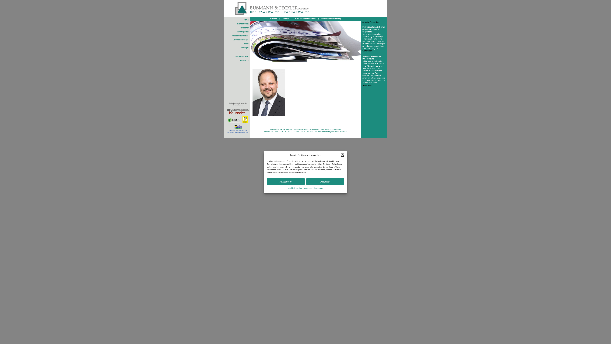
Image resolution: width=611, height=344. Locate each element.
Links (246, 43)
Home (246, 19)
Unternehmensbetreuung (331, 19)
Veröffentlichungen (241, 39)
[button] (342, 155)
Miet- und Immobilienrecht (305, 19)
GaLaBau (273, 19)
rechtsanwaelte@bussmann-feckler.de (332, 132)
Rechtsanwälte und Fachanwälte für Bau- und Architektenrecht (317, 129)
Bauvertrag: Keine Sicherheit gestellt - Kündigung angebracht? (373, 29)
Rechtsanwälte (243, 23)
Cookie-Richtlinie (295, 188)
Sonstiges (245, 47)
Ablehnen (325, 181)
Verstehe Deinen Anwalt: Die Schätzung (372, 57)
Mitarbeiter (244, 27)
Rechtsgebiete (243, 31)
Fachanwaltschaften (240, 35)
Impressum (308, 188)
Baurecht (286, 19)
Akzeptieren (286, 181)
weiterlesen (367, 51)
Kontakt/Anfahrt (242, 56)
